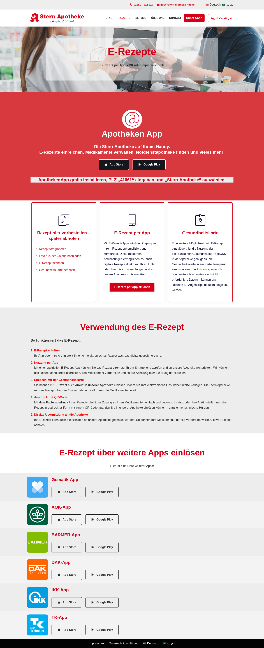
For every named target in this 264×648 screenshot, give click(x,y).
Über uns (157, 18)
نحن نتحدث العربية (221, 18)
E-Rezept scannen (51, 263)
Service (140, 18)
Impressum (96, 643)
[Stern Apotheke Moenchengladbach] (57, 18)
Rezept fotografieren (52, 249)
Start (110, 18)
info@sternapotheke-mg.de (177, 4)
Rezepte (124, 18)
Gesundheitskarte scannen (57, 270)
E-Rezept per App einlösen (132, 286)
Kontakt (175, 18)
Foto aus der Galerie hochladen (60, 256)
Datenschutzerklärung (123, 643)
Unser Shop (194, 18)
